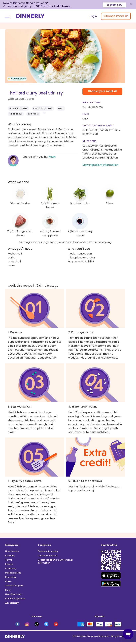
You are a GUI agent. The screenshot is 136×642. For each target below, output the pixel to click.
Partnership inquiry (48, 551)
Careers (9, 555)
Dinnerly (30, 16)
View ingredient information (100, 165)
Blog (7, 590)
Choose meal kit (116, 16)
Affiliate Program (14, 585)
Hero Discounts (13, 594)
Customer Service (47, 555)
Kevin (52, 157)
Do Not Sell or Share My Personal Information (55, 561)
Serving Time (91, 102)
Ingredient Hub (13, 572)
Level (85, 114)
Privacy (9, 564)
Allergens (89, 141)
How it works (12, 551)
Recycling (10, 577)
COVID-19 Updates (15, 598)
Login (93, 16)
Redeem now (114, 4)
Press (8, 581)
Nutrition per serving (98, 125)
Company (10, 568)
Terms (8, 559)
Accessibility (12, 602)
